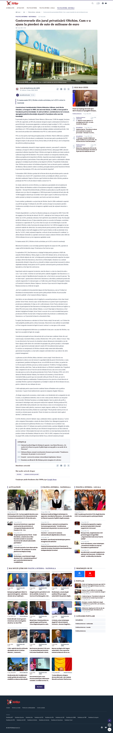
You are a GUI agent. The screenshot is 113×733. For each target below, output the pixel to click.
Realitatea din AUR (21, 720)
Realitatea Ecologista (93, 717)
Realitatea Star (29, 717)
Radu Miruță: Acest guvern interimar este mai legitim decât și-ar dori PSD (17, 621)
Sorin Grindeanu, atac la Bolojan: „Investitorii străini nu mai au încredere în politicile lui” (92, 545)
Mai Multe (39, 687)
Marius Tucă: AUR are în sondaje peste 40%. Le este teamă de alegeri (84, 122)
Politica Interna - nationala (34, 12)
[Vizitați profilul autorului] (17, 89)
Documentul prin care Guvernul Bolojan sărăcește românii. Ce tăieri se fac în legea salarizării (39, 679)
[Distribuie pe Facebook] (61, 89)
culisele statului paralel (31, 474)
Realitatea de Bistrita (32, 720)
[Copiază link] (57, 89)
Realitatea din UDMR (71, 717)
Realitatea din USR (60, 717)
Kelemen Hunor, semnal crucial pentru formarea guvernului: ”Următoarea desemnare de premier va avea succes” (44, 453)
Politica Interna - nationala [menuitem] (65, 8)
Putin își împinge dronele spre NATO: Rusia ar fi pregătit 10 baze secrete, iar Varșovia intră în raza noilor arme (84, 112)
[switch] (98, 3)
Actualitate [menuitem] (20, 8)
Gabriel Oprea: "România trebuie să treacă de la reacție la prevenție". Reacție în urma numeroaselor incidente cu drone (86, 133)
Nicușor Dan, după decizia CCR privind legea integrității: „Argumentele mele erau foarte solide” (92, 536)
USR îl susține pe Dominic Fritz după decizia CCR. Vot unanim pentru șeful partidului (90, 515)
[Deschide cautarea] (92, 3)
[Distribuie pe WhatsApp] (64, 89)
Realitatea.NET (9, 717)
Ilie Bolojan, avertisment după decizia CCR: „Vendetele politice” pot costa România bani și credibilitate (25, 559)
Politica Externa (77, 113)
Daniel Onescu (68, 672)
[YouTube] (106, 3)
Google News (51, 479)
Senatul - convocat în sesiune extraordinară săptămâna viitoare (41, 457)
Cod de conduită (41, 707)
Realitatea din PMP (82, 717)
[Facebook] (103, 3)
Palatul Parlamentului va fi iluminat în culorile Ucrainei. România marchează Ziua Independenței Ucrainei (56, 548)
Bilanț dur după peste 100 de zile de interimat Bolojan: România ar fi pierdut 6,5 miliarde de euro (86, 149)
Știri (24, 12)
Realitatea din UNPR (33, 88)
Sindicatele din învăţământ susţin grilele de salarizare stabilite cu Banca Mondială (17, 677)
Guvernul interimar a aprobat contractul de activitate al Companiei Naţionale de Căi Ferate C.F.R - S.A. (24, 527)
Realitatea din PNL (49, 717)
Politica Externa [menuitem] (32, 8)
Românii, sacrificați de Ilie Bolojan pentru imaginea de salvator (41, 460)
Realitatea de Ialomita (44, 720)
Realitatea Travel (68, 720)
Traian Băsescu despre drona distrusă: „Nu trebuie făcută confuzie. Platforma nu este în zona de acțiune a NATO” (61, 679)
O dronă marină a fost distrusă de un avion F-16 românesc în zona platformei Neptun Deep (26, 549)
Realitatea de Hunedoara (57, 720)
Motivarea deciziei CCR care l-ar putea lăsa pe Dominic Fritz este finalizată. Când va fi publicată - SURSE (40, 651)
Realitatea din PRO (10, 720)
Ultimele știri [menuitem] (10, 8)
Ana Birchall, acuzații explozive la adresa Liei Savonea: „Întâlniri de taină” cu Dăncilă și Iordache (93, 554)
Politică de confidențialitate (28, 707)
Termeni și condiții (16, 707)
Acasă (18, 12)
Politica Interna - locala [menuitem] (47, 8)
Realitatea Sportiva (19, 717)
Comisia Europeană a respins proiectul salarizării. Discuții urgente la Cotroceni (91, 526)
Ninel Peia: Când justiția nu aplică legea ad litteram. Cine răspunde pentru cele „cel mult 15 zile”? (39, 623)
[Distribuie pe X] (68, 89)
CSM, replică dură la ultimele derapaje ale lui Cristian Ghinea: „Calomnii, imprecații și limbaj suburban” (18, 652)
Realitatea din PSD (39, 717)
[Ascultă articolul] (109, 720)
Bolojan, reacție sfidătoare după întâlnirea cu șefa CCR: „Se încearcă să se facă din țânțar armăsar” (86, 140)
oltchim (19, 474)
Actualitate (79, 127)
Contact (8, 707)
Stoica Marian (24, 616)
